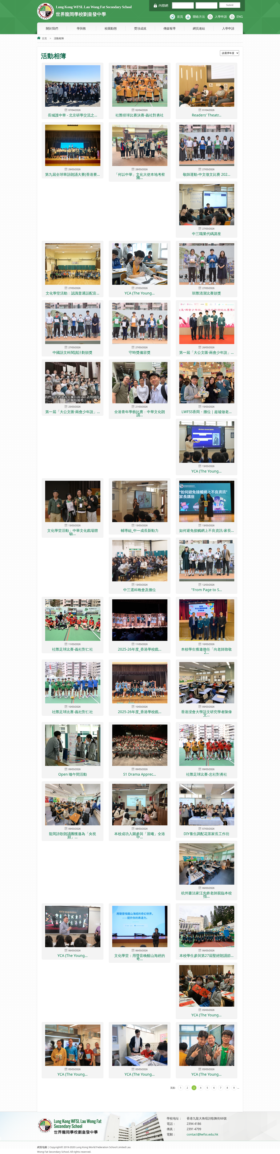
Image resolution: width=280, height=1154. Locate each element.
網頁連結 (199, 28)
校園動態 (111, 28)
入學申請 (221, 16)
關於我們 (52, 28)
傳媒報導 (169, 28)
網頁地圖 (42, 1147)
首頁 (180, 16)
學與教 (81, 28)
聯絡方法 (199, 16)
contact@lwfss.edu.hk (202, 1134)
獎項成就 (140, 28)
